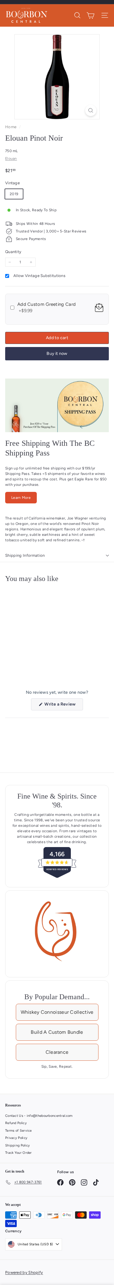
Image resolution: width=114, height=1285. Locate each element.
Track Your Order (18, 1153)
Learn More (21, 498)
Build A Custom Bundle (57, 1032)
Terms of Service (18, 1131)
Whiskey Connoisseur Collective (57, 1012)
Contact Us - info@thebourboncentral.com (39, 1116)
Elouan (11, 158)
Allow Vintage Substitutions (39, 275)
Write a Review (63, 705)
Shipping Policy (17, 1145)
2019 (14, 194)
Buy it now (57, 353)
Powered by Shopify (24, 1272)
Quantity (13, 251)
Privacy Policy (16, 1138)
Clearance (57, 1052)
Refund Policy (16, 1123)
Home (11, 127)
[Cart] (90, 15)
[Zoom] (90, 110)
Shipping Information (25, 555)
